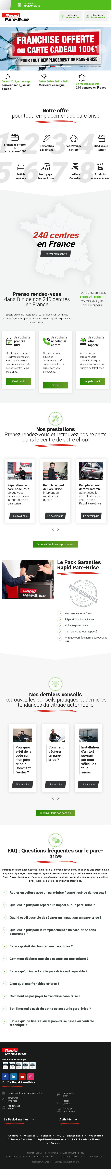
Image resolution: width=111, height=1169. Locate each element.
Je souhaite (98, 16)
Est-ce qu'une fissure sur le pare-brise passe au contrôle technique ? (52, 1023)
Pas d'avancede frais (14, 1107)
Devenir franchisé (21, 1139)
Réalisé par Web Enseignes (42, 1162)
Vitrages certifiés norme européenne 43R (86, 639)
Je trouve (72, 16)
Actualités (29, 1135)
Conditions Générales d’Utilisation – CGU (66, 1153)
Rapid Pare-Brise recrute (51, 1139)
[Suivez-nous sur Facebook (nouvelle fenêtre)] (6, 1076)
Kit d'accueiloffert (68, 1094)
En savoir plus (20, 515)
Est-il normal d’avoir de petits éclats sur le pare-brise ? (50, 1009)
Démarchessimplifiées (13, 1099)
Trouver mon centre (55, 253)
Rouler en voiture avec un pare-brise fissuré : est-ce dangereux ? (58, 892)
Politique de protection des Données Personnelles (31, 1157)
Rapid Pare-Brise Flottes (86, 1139)
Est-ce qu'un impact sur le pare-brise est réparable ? (48, 971)
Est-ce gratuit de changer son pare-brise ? (41, 946)
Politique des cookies (69, 1157)
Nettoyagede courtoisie (69, 1110)
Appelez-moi (92, 381)
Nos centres (96, 1135)
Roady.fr (55, 1143)
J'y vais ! (55, 385)
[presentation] (53, 530)
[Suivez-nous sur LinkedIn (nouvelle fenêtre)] (14, 1076)
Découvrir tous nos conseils (55, 812)
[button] (10, 49)
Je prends (32, 5)
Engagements (75, 1135)
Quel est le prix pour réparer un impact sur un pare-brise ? (52, 905)
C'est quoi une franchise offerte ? (34, 984)
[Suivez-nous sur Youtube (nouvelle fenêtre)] (23, 1076)
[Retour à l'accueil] (15, 16)
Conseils (46, 1135)
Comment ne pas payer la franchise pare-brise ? (45, 996)
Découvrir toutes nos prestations (55, 544)
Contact (13, 1135)
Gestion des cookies (93, 1157)
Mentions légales (34, 1153)
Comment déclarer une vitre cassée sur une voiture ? (49, 959)
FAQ (59, 1135)
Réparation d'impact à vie (79, 619)
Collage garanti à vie (76, 625)
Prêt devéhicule (66, 1102)
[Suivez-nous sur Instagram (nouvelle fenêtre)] (31, 1076)
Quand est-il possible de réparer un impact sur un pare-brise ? (55, 917)
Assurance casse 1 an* (78, 613)
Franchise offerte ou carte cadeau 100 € (26, 1093)
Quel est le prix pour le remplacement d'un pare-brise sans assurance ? (53, 932)
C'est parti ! (18, 381)
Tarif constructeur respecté (81, 631)
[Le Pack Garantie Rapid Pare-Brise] (55, 49)
